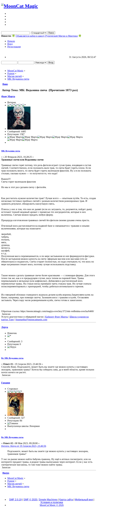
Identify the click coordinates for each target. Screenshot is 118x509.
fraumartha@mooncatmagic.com (31, 319)
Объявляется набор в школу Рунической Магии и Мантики (47, 36)
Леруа (4, 327)
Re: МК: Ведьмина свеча (12, 358)
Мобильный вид (84, 499)
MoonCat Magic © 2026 (52, 505)
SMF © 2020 (30, 499)
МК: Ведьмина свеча (10, 151)
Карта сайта (66, 499)
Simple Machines (48, 499)
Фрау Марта (8, 96)
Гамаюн (5, 382)
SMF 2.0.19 (15, 499)
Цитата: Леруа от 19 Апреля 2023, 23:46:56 (23, 446)
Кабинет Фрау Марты (56, 316)
